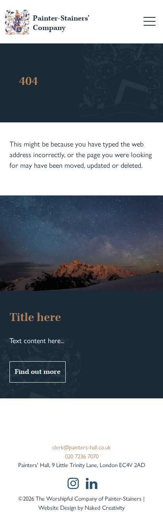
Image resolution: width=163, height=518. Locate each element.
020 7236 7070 (82, 456)
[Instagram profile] (72, 483)
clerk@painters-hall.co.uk (81, 447)
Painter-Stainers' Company (61, 23)
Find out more (38, 371)
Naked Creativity (105, 507)
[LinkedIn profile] (91, 483)
